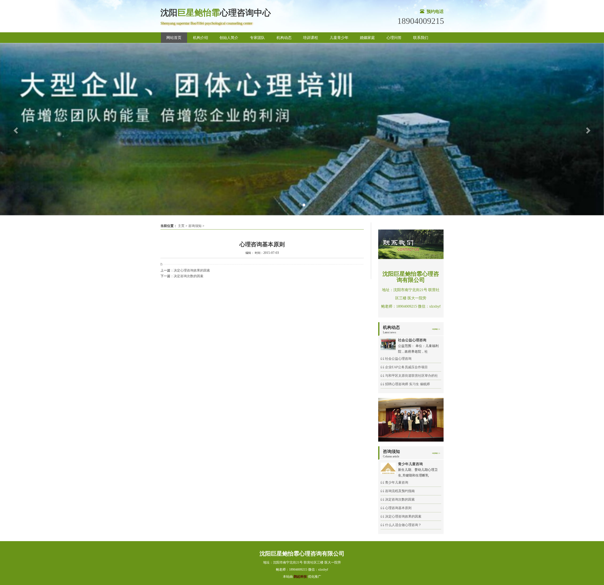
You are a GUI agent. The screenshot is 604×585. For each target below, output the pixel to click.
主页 (181, 226)
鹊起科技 (300, 576)
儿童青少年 (339, 38)
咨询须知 (194, 226)
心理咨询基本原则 (398, 508)
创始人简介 (228, 38)
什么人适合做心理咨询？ (403, 525)
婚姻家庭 (367, 38)
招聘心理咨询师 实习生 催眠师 (407, 384)
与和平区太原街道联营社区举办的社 (411, 375)
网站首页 (173, 38)
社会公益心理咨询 (398, 358)
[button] (15, 129)
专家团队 (257, 38)
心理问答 (394, 38)
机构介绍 (200, 38)
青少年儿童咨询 (396, 482)
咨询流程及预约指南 (400, 491)
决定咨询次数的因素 (188, 276)
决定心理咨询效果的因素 (192, 270)
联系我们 (420, 38)
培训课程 (310, 38)
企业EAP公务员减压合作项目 (406, 367)
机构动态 (284, 38)
